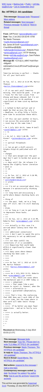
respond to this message (26, 365)
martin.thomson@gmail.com (16, 42)
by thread (13, 373)
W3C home (6, 4)
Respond (35, 17)
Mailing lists (18, 4)
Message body (23, 17)
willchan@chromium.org (14, 50)
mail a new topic (11, 368)
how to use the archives (19, 376)
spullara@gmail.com (13, 58)
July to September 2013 (24, 7)
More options (9, 19)
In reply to (25, 25)
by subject (22, 373)
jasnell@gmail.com (29, 45)
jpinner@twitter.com (28, 34)
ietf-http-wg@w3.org (18, 55)
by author (32, 373)
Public (28, 4)
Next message (28, 22)
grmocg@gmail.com (12, 53)
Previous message (12, 25)
